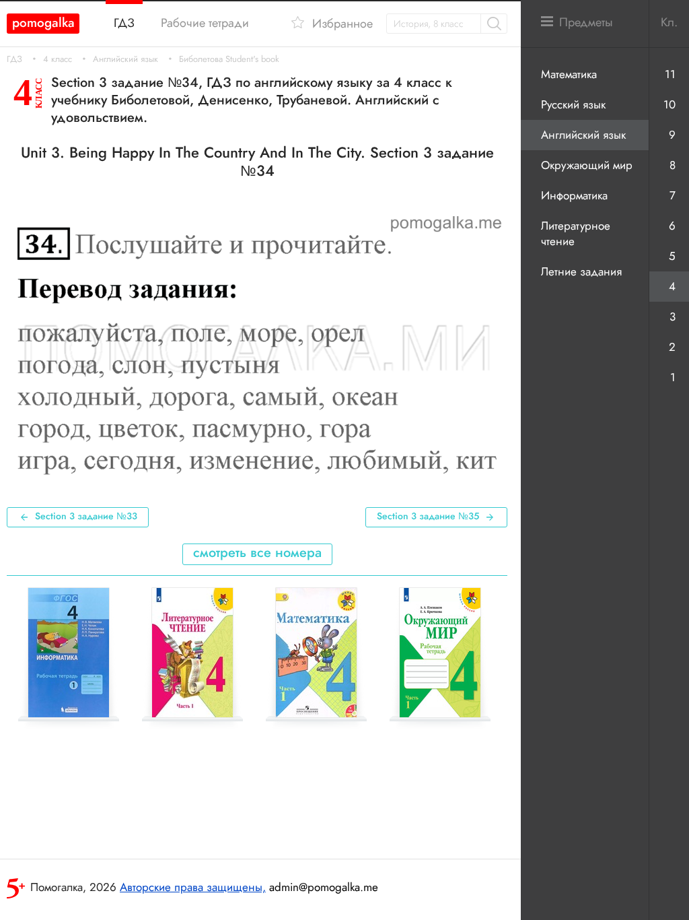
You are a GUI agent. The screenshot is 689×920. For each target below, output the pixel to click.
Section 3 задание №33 (86, 516)
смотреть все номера (257, 552)
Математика (569, 74)
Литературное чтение (575, 233)
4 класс (57, 59)
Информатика (574, 195)
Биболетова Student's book (229, 59)
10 (669, 104)
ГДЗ (14, 59)
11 (670, 74)
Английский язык (125, 59)
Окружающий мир (586, 165)
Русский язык (573, 104)
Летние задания (581, 271)
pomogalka (43, 22)
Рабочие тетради (205, 23)
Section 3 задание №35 (428, 516)
